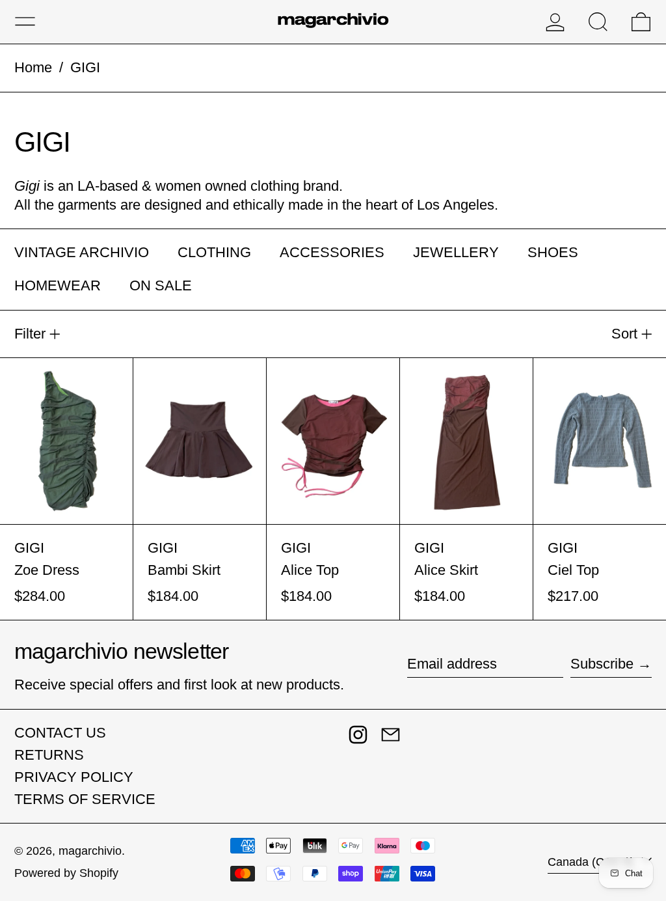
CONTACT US (60, 733)
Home (33, 67)
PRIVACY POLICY (73, 777)
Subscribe (601, 664)
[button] (598, 22)
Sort (624, 334)
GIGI (85, 67)
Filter (30, 334)
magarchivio (90, 850)
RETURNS (49, 755)
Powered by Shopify (66, 873)
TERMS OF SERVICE (84, 799)
